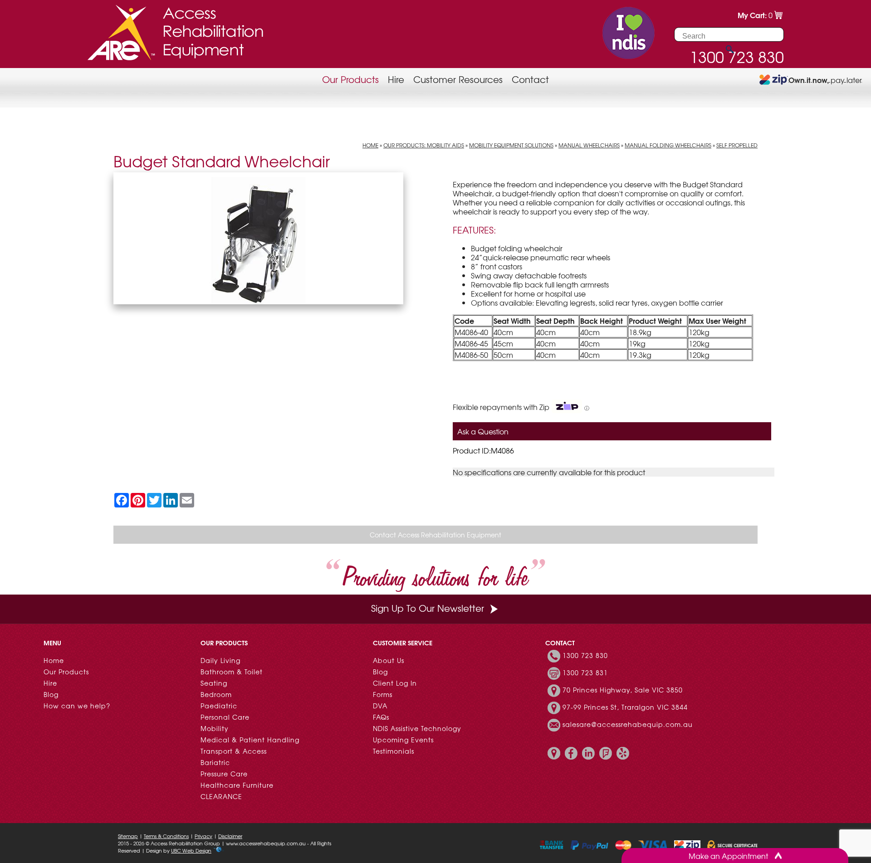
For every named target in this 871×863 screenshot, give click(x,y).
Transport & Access (234, 751)
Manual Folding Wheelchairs (668, 145)
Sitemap (128, 835)
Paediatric (219, 705)
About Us (388, 660)
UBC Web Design (191, 850)
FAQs (381, 717)
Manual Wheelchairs (589, 145)
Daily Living (220, 660)
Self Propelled (737, 145)
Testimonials (393, 751)
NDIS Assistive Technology (417, 728)
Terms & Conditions (166, 835)
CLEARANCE (221, 796)
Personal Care (225, 717)
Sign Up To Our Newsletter (427, 607)
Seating (214, 682)
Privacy (203, 835)
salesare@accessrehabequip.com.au (628, 724)
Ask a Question (483, 431)
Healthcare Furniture (237, 785)
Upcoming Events (403, 739)
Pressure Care (224, 773)
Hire (396, 79)
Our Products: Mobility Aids (423, 145)
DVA (380, 705)
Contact (530, 79)
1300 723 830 (585, 655)
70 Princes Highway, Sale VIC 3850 (623, 689)
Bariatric (215, 762)
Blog (51, 694)
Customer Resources (458, 79)
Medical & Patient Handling (250, 739)
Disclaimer (230, 835)
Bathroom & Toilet (232, 671)
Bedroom (216, 694)
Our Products (350, 79)
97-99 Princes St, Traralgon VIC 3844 (625, 707)
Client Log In (395, 682)
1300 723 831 (585, 672)
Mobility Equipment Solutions (511, 145)
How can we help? (77, 705)
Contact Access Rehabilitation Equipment (435, 534)
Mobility (215, 728)
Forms (382, 694)
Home (370, 145)
